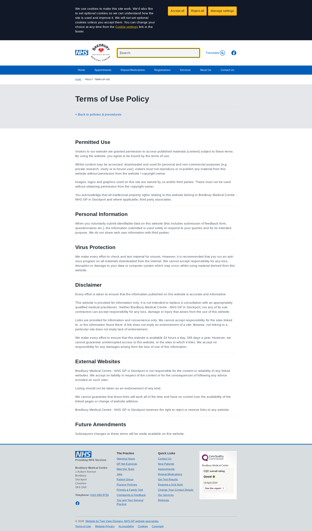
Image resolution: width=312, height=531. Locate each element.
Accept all (177, 10)
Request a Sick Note (170, 484)
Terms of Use (83, 526)
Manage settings (222, 10)
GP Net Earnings (127, 464)
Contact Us (227, 70)
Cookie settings (126, 27)
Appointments (103, 70)
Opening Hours (126, 458)
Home (81, 70)
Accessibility (126, 526)
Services (185, 70)
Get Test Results (168, 479)
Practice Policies (127, 484)
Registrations (162, 70)
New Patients (166, 464)
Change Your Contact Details (175, 489)
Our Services (166, 495)
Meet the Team (125, 469)
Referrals (163, 500)
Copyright (158, 526)
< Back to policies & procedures (98, 114)
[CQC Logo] (213, 460)
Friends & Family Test (130, 489)
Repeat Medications (133, 70)
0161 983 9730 (99, 495)
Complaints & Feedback (131, 495)
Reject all (197, 10)
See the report (213, 488)
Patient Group (125, 479)
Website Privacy (105, 526)
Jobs (120, 474)
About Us (205, 70)
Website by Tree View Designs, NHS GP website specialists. (122, 521)
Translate (212, 53)
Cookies (143, 526)
